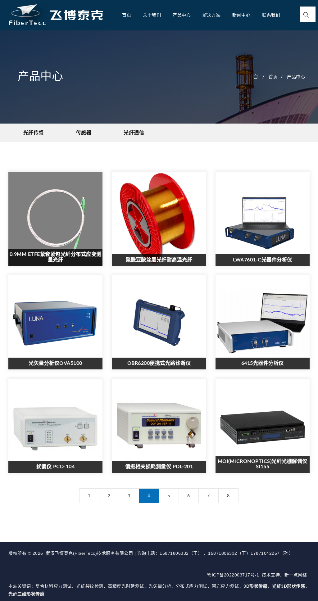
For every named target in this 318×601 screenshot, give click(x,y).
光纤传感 (33, 132)
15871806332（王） (182, 553)
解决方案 (211, 15)
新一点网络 (295, 574)
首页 (126, 15)
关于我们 (152, 15)
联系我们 (271, 15)
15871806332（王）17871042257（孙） (250, 553)
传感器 (84, 132)
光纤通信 (134, 132)
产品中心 (182, 15)
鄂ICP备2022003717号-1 (233, 574)
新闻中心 (241, 15)
